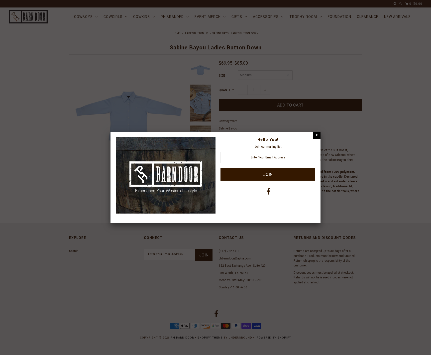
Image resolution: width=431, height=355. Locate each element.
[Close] (317, 135)
